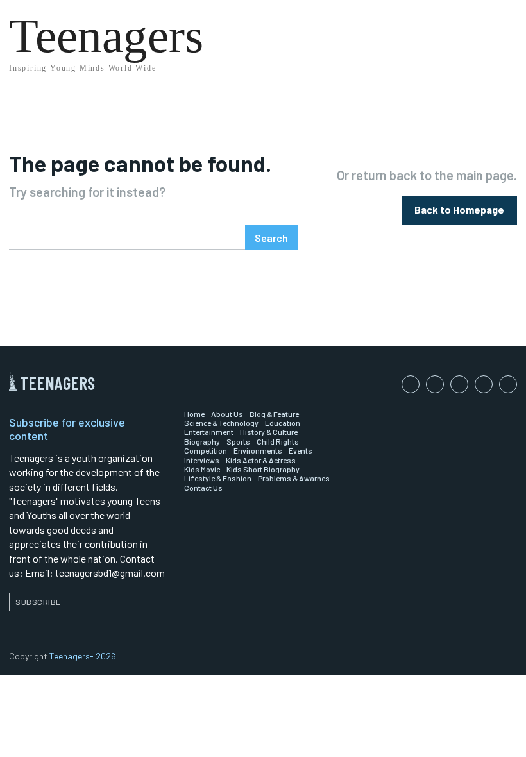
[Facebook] (411, 384)
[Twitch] (484, 384)
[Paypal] (459, 384)
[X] (508, 384)
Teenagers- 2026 (82, 656)
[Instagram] (435, 384)
